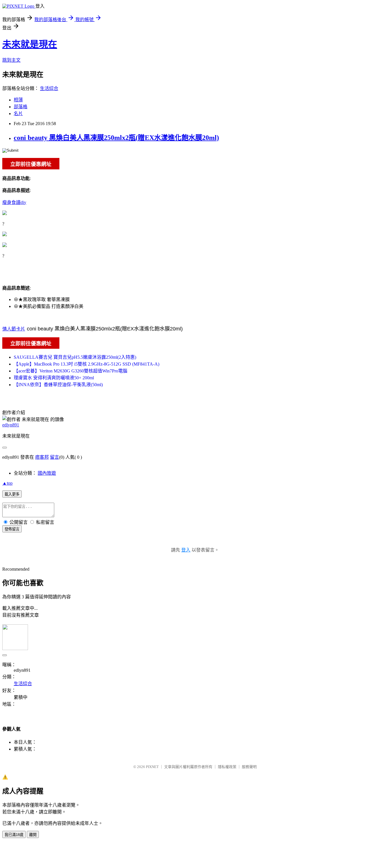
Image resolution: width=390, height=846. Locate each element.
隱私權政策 (227, 767)
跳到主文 (11, 60)
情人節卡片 (13, 328)
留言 (54, 457)
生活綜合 (49, 88)
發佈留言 (12, 529)
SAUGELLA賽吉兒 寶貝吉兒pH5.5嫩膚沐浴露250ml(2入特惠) (75, 357)
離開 (33, 835)
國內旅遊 (47, 473)
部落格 (20, 106)
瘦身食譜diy (14, 202)
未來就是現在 (29, 44)
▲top (7, 483)
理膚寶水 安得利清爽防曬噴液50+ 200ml (54, 377)
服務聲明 (249, 767)
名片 (18, 113)
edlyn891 (10, 424)
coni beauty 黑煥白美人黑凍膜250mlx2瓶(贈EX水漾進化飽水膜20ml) (116, 137)
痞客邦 (42, 457)
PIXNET (152, 767)
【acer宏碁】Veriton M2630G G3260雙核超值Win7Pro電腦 (70, 370)
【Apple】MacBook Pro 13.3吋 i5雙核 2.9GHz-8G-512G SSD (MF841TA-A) (86, 364)
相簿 (18, 99)
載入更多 (12, 494)
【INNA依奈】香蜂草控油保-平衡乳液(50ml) (58, 384)
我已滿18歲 (14, 835)
